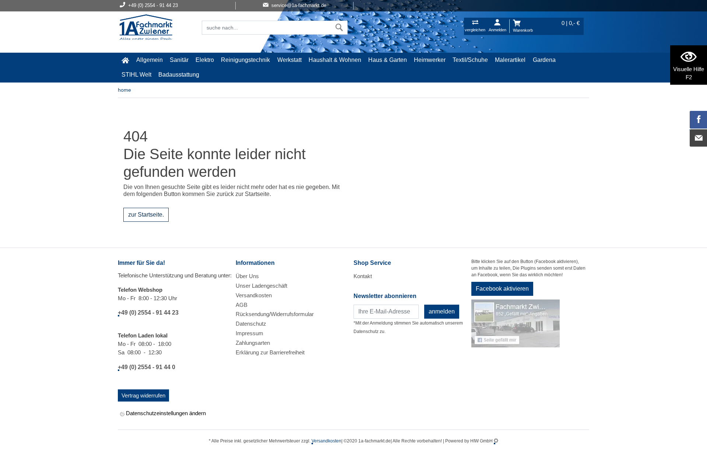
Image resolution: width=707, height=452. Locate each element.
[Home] (146, 28)
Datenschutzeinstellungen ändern (165, 413)
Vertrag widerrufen (143, 395)
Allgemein (149, 60)
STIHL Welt (136, 74)
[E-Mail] (698, 138)
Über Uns (247, 276)
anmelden (442, 311)
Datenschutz (251, 323)
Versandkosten (254, 295)
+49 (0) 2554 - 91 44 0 (146, 367)
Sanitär (179, 60)
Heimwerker (430, 60)
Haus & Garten (387, 60)
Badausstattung (178, 74)
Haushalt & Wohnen (335, 60)
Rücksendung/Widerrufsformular (275, 314)
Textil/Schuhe (470, 60)
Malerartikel (510, 60)
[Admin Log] (496, 441)
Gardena (544, 60)
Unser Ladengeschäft (261, 286)
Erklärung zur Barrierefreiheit (270, 352)
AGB (241, 305)
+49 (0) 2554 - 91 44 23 (148, 312)
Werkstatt (289, 60)
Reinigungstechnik (245, 60)
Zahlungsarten (253, 343)
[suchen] (339, 28)
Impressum (249, 333)
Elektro (205, 60)
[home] (125, 60)
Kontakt (363, 276)
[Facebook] (698, 119)
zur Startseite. (146, 214)
